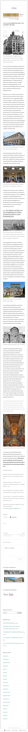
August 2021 (5, 665)
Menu (14, 8)
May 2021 (5, 675)
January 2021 (5, 689)
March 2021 (5, 682)
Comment (19, 559)
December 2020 (6, 692)
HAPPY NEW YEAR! (7, 623)
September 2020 (6, 702)
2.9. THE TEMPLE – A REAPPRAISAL (11, 637)
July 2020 (5, 708)
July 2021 (5, 669)
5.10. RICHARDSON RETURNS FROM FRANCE (20, 534)
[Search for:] (10, 612)
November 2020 (6, 695)
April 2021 (5, 679)
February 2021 (6, 685)
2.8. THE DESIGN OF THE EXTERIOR (11, 643)
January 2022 (5, 656)
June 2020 (5, 712)
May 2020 (5, 715)
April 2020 (5, 718)
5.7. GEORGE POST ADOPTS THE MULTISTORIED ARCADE (8, 534)
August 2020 (6, 705)
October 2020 (6, 699)
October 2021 (6, 659)
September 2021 (6, 662)
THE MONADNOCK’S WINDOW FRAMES (12, 632)
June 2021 (5, 672)
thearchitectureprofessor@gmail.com (12, 508)
